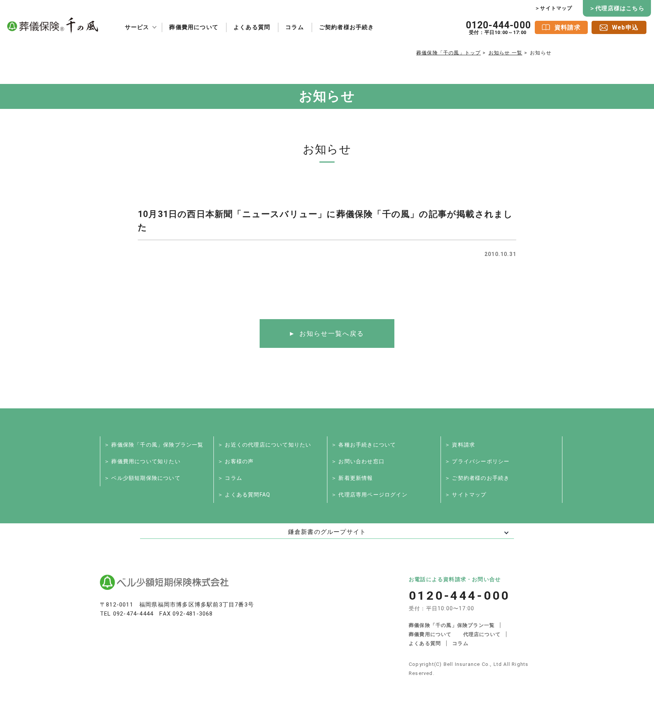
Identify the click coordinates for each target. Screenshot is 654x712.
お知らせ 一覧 (505, 53)
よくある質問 (252, 27)
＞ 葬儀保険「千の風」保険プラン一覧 (154, 445)
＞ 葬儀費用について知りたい (142, 461)
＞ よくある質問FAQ (244, 495)
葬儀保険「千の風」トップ (448, 53)
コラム (294, 27)
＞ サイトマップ (466, 495)
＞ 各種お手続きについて (363, 445)
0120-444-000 (498, 27)
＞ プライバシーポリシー (477, 461)
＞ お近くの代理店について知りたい (264, 445)
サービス (137, 27)
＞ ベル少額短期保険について (142, 478)
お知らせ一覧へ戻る (331, 333)
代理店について (482, 634)
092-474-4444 (133, 613)
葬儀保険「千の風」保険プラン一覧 (452, 625)
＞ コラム (230, 478)
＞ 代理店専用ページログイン (369, 495)
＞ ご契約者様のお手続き (477, 478)
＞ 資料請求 (460, 445)
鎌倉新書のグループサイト (327, 531)
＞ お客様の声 (236, 461)
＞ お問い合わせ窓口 (358, 461)
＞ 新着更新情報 (352, 478)
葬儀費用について (193, 27)
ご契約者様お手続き (346, 27)
